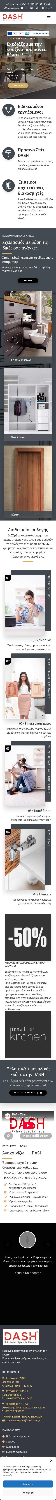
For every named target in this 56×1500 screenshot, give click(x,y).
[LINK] (41, 4)
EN (48, 8)
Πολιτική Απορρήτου (18, 1436)
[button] (51, 1460)
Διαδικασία (12, 1446)
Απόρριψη (28, 1492)
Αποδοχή (28, 1484)
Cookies (10, 1441)
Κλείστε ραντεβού (16, 1451)
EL (52, 8)
